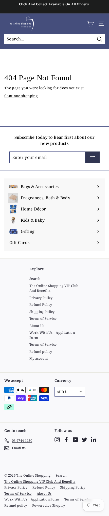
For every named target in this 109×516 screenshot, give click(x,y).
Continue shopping (21, 95)
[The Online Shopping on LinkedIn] (93, 439)
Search (34, 278)
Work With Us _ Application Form (52, 335)
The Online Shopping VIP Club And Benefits (54, 288)
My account (38, 358)
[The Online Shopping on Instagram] (57, 439)
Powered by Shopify (48, 505)
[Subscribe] (92, 157)
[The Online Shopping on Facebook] (66, 439)
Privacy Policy (40, 297)
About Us (36, 325)
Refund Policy (40, 304)
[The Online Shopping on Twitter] (84, 439)
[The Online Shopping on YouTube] (75, 439)
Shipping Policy (42, 311)
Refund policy (40, 351)
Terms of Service (43, 318)
